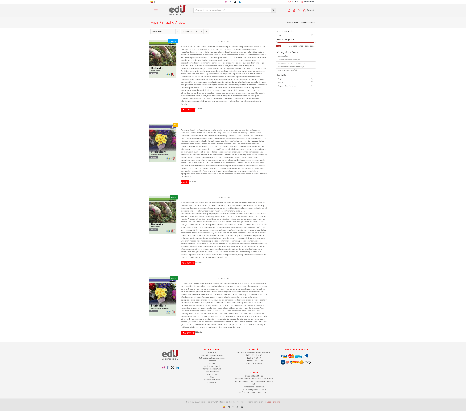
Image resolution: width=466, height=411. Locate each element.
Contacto (212, 382)
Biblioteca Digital (212, 366)
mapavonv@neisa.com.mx (254, 389)
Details (199, 109)
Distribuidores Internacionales (212, 358)
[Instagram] (163, 367)
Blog (212, 377)
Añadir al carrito (188, 110)
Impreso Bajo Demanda (287, 86)
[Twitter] (172, 367)
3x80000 (281, 56)
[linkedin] (240, 2)
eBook (280, 82)
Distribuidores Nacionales (212, 355)
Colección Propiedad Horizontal (290, 67)
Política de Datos (212, 379)
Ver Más (184, 182)
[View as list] (211, 31)
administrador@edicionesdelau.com (253, 352)
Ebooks (212, 363)
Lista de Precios (212, 371)
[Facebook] (167, 367)
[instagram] (226, 2)
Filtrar (278, 46)
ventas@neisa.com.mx (254, 387)
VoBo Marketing (273, 402)
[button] (155, 10)
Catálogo (212, 360)
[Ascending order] (177, 31)
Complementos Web (286, 70)
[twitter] (235, 2)
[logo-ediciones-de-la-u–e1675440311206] (177, 5)
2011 (279, 35)
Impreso (281, 79)
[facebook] (231, 2)
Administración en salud (287, 60)
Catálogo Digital (212, 374)
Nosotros (212, 352)
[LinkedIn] (177, 367)
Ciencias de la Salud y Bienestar (290, 63)
